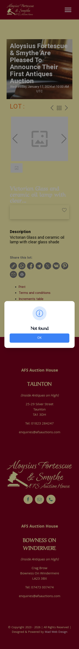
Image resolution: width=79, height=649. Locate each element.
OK (39, 338)
